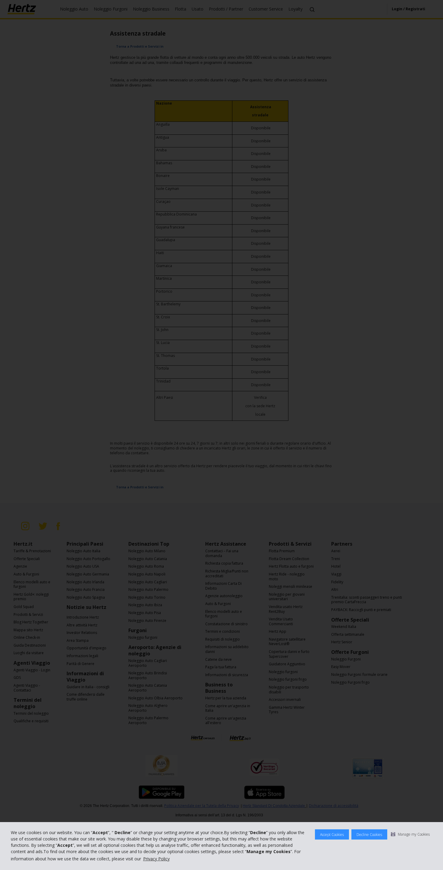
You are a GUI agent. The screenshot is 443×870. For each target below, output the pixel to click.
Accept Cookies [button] (332, 834)
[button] (410, 834)
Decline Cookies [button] (369, 834)
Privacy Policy (156, 859)
